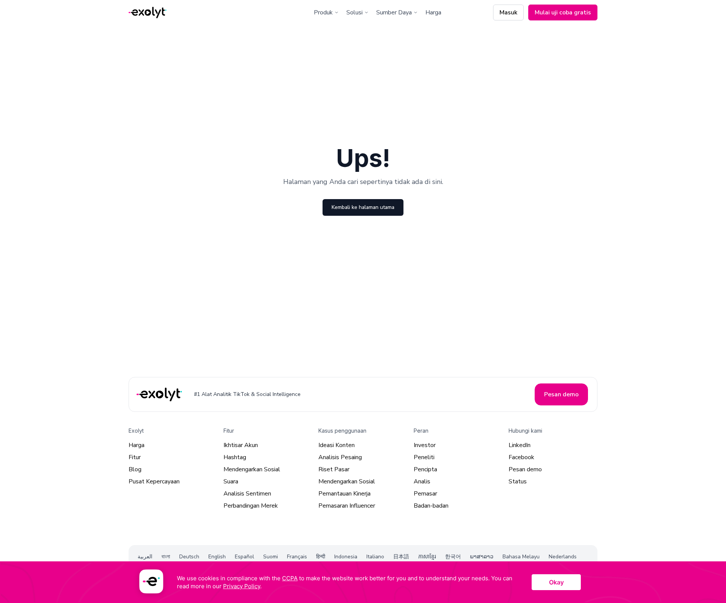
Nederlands (563, 556)
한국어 (453, 556)
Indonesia (345, 556)
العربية (145, 556)
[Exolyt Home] (160, 394)
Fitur (135, 457)
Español (244, 556)
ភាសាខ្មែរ (427, 556)
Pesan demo (525, 469)
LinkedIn (520, 445)
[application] (363, 582)
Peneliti (424, 457)
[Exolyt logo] (147, 13)
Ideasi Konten (336, 445)
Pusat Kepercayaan (154, 481)
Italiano (375, 556)
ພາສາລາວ (481, 556)
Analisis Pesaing (340, 457)
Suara (230, 481)
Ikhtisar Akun (240, 445)
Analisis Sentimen (247, 493)
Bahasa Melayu (521, 556)
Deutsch (189, 556)
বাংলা (165, 556)
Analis (422, 481)
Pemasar (425, 493)
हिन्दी (320, 556)
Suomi (270, 556)
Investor (425, 445)
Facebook (521, 457)
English (217, 556)
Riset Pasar (333, 469)
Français (297, 556)
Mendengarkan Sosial (251, 469)
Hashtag (234, 457)
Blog (135, 469)
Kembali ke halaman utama (363, 207)
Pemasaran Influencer (346, 506)
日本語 (401, 556)
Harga (433, 12)
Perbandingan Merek (250, 506)
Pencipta (425, 469)
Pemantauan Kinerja (344, 493)
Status (518, 481)
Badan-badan (431, 506)
